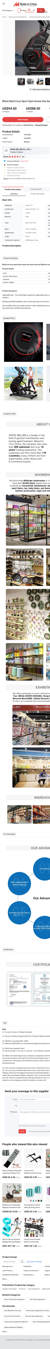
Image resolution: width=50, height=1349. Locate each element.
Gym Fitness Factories (12, 1316)
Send (22, 1131)
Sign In (5, 178)
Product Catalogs (35, 1261)
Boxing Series (28, 1275)
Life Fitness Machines (37, 1299)
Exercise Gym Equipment (34, 1316)
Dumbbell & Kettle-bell (10, 1275)
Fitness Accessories (30, 1270)
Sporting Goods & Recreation (18, 17)
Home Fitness (7, 1270)
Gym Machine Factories (12, 1310)
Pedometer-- (27, 1266)
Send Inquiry (23, 119)
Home (4, 17)
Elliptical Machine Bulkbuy (13, 1327)
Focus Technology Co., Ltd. (29, 1340)
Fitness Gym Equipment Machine (16, 1322)
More (4, 1331)
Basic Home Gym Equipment (14, 1299)
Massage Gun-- (7, 1266)
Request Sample (41, 125)
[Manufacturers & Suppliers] (25, 4)
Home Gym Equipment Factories (37, 1310)
